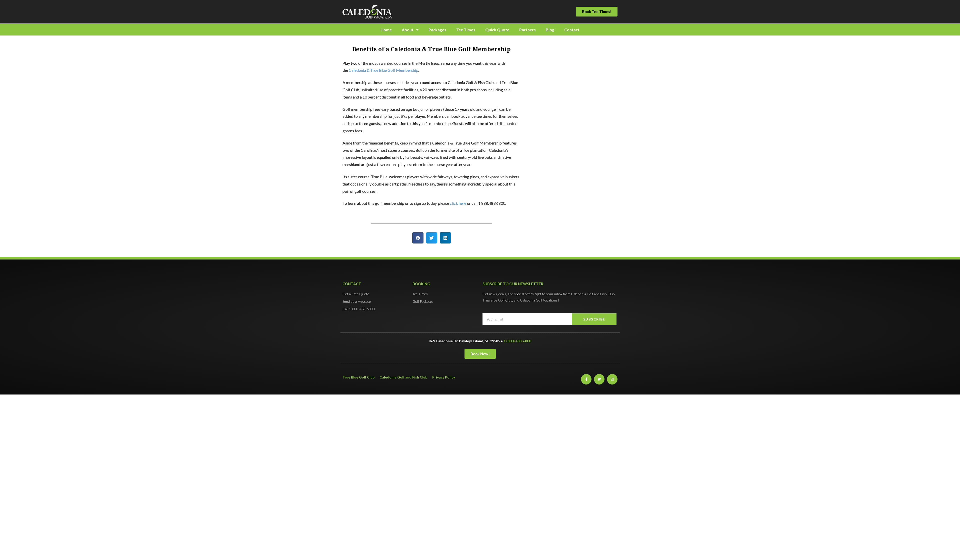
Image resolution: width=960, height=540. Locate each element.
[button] (597, 11)
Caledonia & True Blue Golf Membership (383, 70)
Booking (421, 284)
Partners (527, 29)
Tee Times (465, 29)
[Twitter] (599, 379)
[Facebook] (586, 379)
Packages (437, 29)
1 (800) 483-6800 (517, 341)
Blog (550, 29)
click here (458, 203)
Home (386, 29)
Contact (572, 29)
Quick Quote (497, 29)
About (408, 29)
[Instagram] (612, 379)
